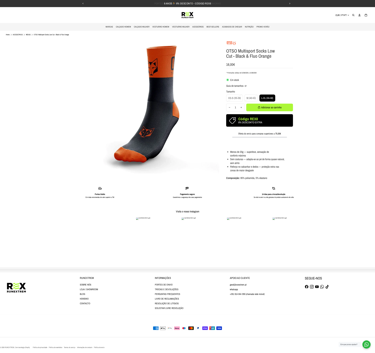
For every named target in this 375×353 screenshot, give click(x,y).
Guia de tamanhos (235, 86)
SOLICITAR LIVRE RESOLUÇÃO (169, 308)
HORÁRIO (84, 298)
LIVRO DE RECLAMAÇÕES (167, 298)
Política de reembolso (55, 347)
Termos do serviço (69, 347)
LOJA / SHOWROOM (89, 289)
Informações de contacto (84, 347)
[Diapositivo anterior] (83, 3)
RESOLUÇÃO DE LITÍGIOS (167, 303)
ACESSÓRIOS (18, 34)
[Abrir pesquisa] (353, 15)
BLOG (82, 294)
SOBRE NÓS (85, 284)
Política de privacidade (40, 347)
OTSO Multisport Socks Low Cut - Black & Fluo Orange (51, 34)
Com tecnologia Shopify (22, 347)
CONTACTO (85, 303)
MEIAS (28, 34)
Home (8, 34)
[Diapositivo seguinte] (290, 3)
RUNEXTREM (9, 347)
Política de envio (99, 347)
